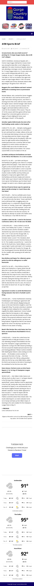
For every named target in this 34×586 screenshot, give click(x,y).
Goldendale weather (17, 511)
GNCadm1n (15, 48)
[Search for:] (17, 2)
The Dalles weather (17, 545)
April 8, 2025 (6, 48)
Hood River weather (17, 578)
